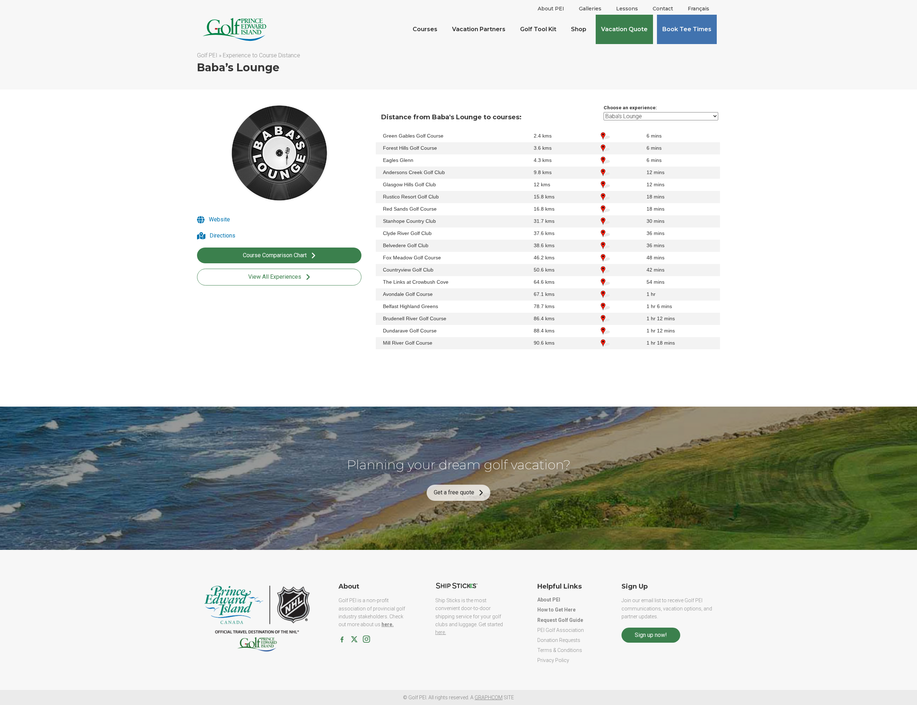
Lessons (627, 8)
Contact (663, 8)
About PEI (551, 8)
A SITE (492, 697)
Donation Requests (558, 640)
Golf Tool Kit (538, 29)
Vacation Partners (478, 29)
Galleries (590, 8)
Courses (425, 29)
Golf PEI (207, 55)
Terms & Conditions (559, 650)
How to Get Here (556, 610)
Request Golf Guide (560, 620)
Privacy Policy (553, 660)
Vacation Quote (624, 29)
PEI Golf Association (560, 630)
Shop (578, 29)
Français (698, 8)
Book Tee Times (686, 29)
